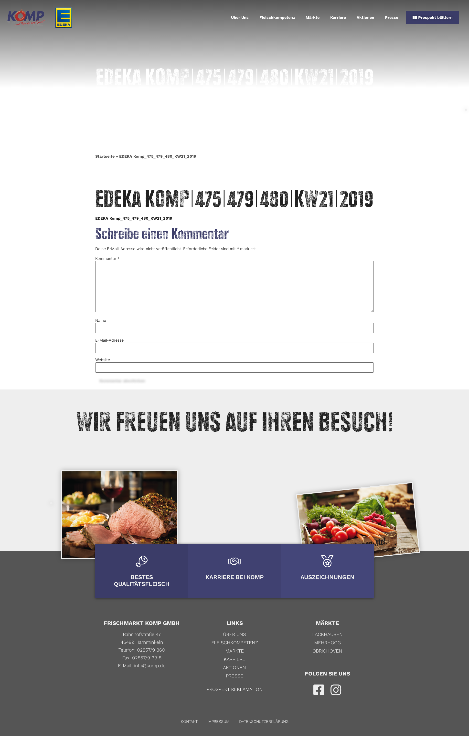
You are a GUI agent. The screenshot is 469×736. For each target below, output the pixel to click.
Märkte (313, 17)
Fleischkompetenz (277, 17)
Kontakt (189, 721)
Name (100, 320)
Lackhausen (327, 634)
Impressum (218, 721)
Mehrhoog (327, 642)
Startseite (105, 156)
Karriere (338, 17)
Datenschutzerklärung (263, 721)
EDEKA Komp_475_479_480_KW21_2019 (133, 218)
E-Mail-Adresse (109, 340)
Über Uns (240, 17)
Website (102, 360)
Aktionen (365, 17)
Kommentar (107, 258)
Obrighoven (327, 651)
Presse (391, 17)
